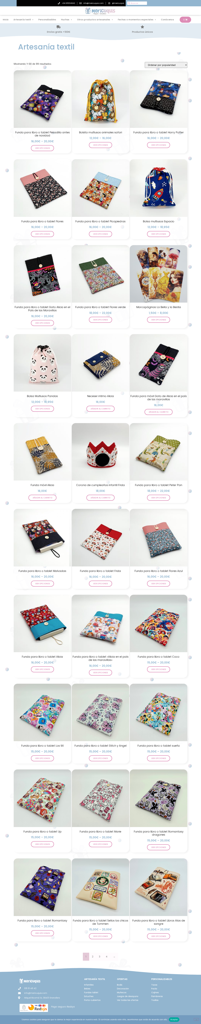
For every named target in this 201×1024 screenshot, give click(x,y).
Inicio (6, 19)
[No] (196, 1019)
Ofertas (122, 979)
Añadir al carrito (100, 408)
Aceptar (174, 1019)
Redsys (71, 1006)
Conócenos (167, 19)
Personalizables (47, 19)
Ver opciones (42, 148)
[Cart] (185, 20)
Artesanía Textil (94, 979)
